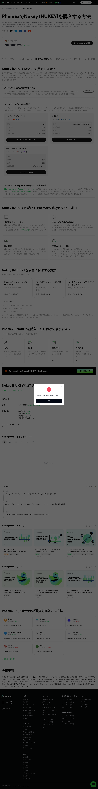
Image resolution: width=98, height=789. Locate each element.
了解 (49, 401)
